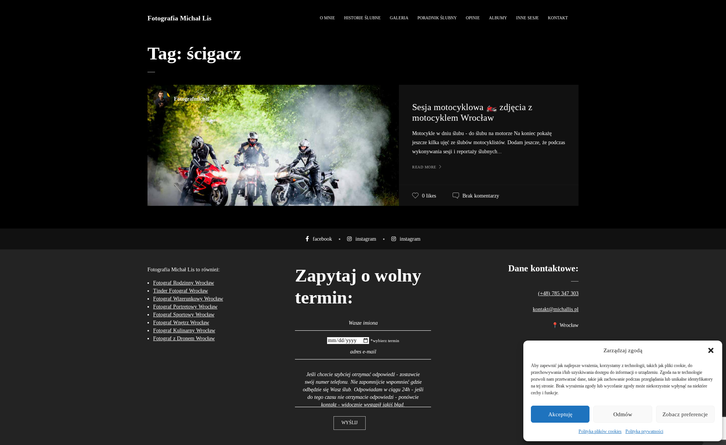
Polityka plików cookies (600, 431)
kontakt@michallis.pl (556, 309)
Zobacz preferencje (685, 414)
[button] (711, 350)
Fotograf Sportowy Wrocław (183, 314)
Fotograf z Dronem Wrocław (184, 338)
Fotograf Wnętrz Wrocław (181, 322)
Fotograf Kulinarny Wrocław (184, 330)
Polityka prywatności (644, 431)
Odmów (622, 414)
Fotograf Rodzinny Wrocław (183, 283)
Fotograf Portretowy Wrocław (185, 307)
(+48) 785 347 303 (558, 293)
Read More (424, 167)
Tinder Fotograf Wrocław (180, 291)
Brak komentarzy (480, 196)
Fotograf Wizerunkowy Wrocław (188, 299)
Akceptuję (560, 414)
